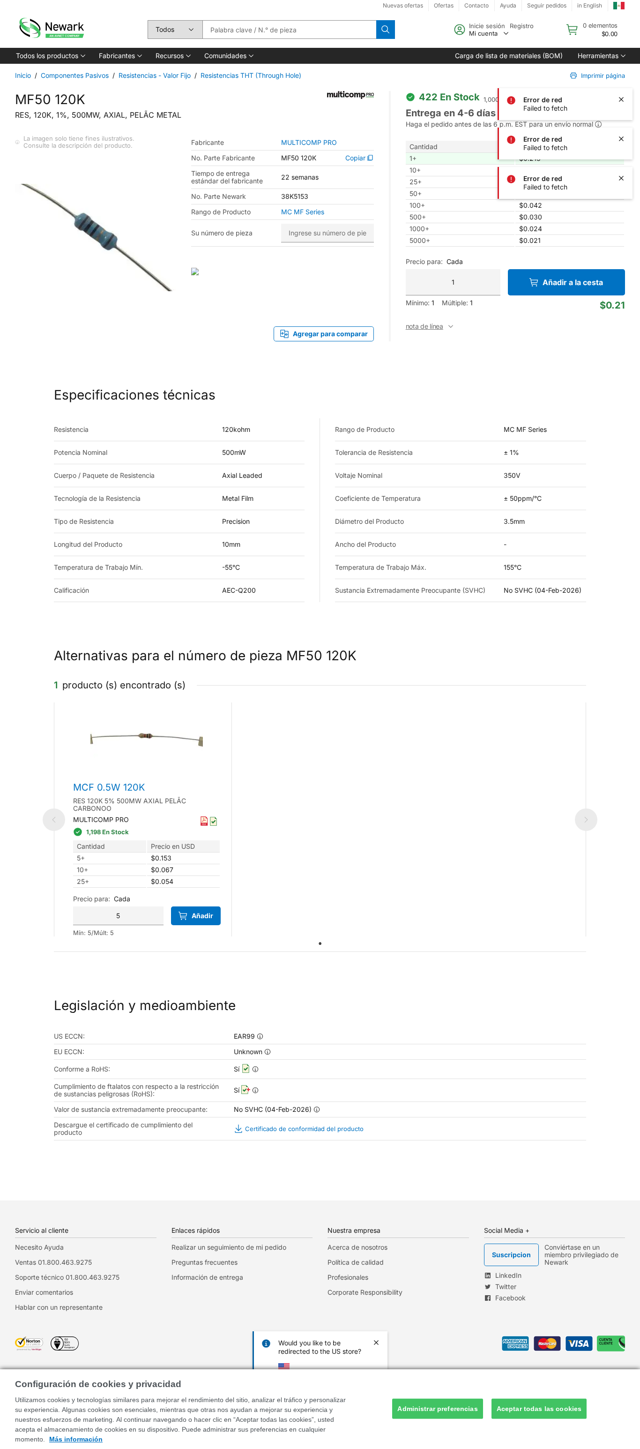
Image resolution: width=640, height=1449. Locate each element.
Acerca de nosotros (357, 1247)
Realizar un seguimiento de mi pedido (228, 1247)
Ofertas (444, 5)
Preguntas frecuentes (204, 1262)
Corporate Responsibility (364, 1292)
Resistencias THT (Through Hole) (251, 75)
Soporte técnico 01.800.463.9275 (67, 1277)
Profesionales (347, 1277)
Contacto (476, 5)
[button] (49, 56)
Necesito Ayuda (39, 1247)
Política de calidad (355, 1262)
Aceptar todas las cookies (539, 1408)
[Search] (385, 29)
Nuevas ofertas (403, 5)
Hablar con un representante (59, 1307)
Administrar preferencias (437, 1408)
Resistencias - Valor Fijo (155, 75)
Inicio (23, 75)
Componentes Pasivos (75, 75)
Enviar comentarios (44, 1292)
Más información (76, 1439)
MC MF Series (302, 212)
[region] (320, 1409)
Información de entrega (207, 1277)
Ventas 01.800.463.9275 (53, 1262)
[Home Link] (50, 29)
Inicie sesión (487, 26)
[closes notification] (621, 20)
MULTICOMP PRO (309, 142)
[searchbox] (289, 29)
